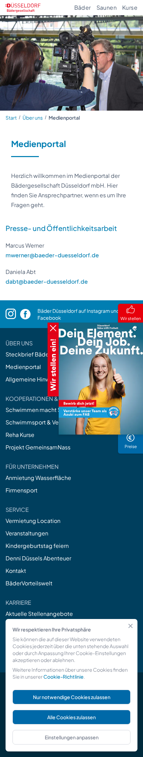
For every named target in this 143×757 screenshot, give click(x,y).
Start (11, 117)
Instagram (98, 311)
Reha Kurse (20, 434)
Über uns (33, 117)
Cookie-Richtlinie (63, 676)
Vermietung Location (33, 520)
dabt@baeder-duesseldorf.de (47, 281)
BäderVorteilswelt (29, 583)
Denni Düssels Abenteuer (38, 558)
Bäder (82, 7)
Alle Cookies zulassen (71, 717)
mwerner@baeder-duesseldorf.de (52, 255)
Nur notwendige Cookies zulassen (71, 697)
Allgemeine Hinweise (33, 379)
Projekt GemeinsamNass (38, 447)
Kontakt (16, 570)
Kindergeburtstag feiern (37, 545)
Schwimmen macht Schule (41, 409)
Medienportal (23, 366)
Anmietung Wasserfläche (38, 477)
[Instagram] (13, 314)
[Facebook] (28, 314)
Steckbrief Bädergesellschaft (45, 354)
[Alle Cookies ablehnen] (130, 625)
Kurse (129, 7)
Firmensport (21, 490)
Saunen (106, 7)
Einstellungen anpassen (72, 737)
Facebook (49, 318)
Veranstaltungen (27, 533)
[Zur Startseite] (23, 7)
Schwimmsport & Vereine (39, 422)
